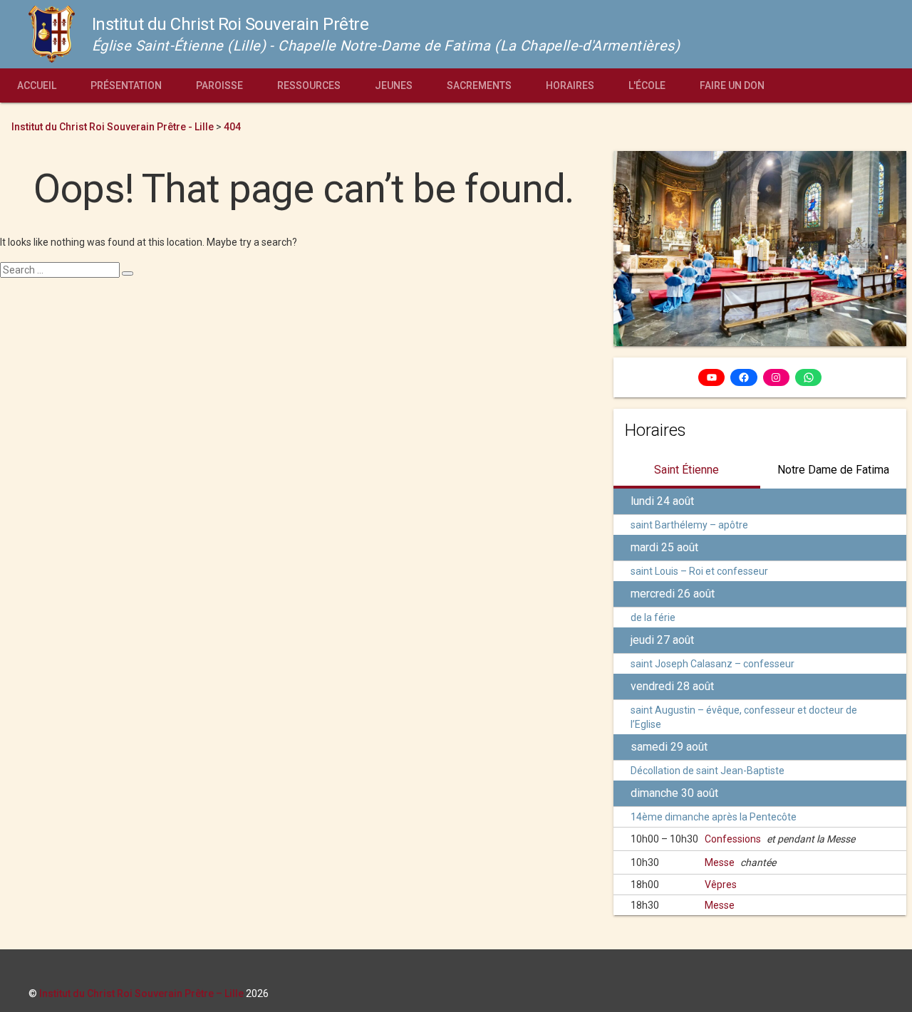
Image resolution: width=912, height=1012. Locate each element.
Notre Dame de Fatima (833, 469)
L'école (646, 85)
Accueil (36, 85)
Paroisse (219, 85)
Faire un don (732, 85)
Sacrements (479, 85)
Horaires (570, 85)
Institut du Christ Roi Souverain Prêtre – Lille (141, 993)
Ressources (309, 85)
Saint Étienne (686, 469)
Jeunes (394, 85)
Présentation (126, 85)
